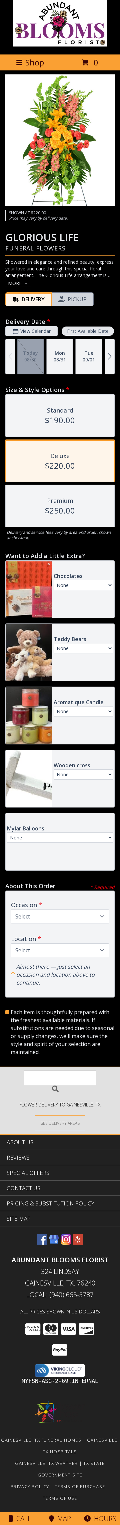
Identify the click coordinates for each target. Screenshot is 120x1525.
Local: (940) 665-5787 (60, 1294)
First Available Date (88, 331)
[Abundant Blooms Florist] (60, 45)
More (15, 283)
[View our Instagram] (66, 1242)
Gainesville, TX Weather (46, 1463)
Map (62, 1518)
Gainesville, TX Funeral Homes (41, 1440)
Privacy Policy (30, 1486)
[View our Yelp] (78, 1242)
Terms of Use (60, 1498)
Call (22, 1518)
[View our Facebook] (42, 1242)
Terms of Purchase (80, 1486)
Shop (34, 62)
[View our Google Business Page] (54, 1242)
